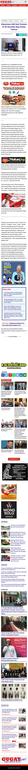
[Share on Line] (25, 375)
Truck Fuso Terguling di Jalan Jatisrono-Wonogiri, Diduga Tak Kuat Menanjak (9, 719)
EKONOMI (14, 5)
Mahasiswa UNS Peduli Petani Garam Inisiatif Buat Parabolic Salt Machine (6, 394)
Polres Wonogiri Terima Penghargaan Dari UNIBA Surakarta (20, 393)
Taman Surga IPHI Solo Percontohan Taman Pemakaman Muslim (12, 634)
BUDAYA (3, 5)
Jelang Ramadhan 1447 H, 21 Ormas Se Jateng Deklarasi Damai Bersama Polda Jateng (13, 301)
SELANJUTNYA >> (14, 459)
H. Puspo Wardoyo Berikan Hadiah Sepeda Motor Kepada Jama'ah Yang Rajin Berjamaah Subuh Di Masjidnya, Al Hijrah (14, 610)
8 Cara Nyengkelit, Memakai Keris (12, 700)
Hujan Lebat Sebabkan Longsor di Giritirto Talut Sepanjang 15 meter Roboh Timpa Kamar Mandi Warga (12, 308)
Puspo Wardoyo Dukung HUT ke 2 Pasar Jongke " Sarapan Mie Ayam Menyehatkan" (9, 727)
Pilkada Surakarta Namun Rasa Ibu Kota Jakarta (7, 451)
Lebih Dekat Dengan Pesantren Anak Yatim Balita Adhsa (12, 680)
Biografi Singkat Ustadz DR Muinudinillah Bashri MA (10, 659)
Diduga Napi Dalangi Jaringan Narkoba (5, 409)
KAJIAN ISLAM (22, 5)
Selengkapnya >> (6, 714)
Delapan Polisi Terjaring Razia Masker (6, 430)
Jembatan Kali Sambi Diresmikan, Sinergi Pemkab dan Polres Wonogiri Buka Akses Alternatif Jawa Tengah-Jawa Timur (13, 315)
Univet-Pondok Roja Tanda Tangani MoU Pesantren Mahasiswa (19, 452)
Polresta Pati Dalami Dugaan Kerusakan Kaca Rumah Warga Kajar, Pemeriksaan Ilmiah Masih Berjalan (13, 581)
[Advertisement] (14, 756)
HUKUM (8, 5)
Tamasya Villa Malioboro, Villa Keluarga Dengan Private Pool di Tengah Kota (9, 711)
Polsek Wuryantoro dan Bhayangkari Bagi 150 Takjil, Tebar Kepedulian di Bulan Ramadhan (13, 294)
